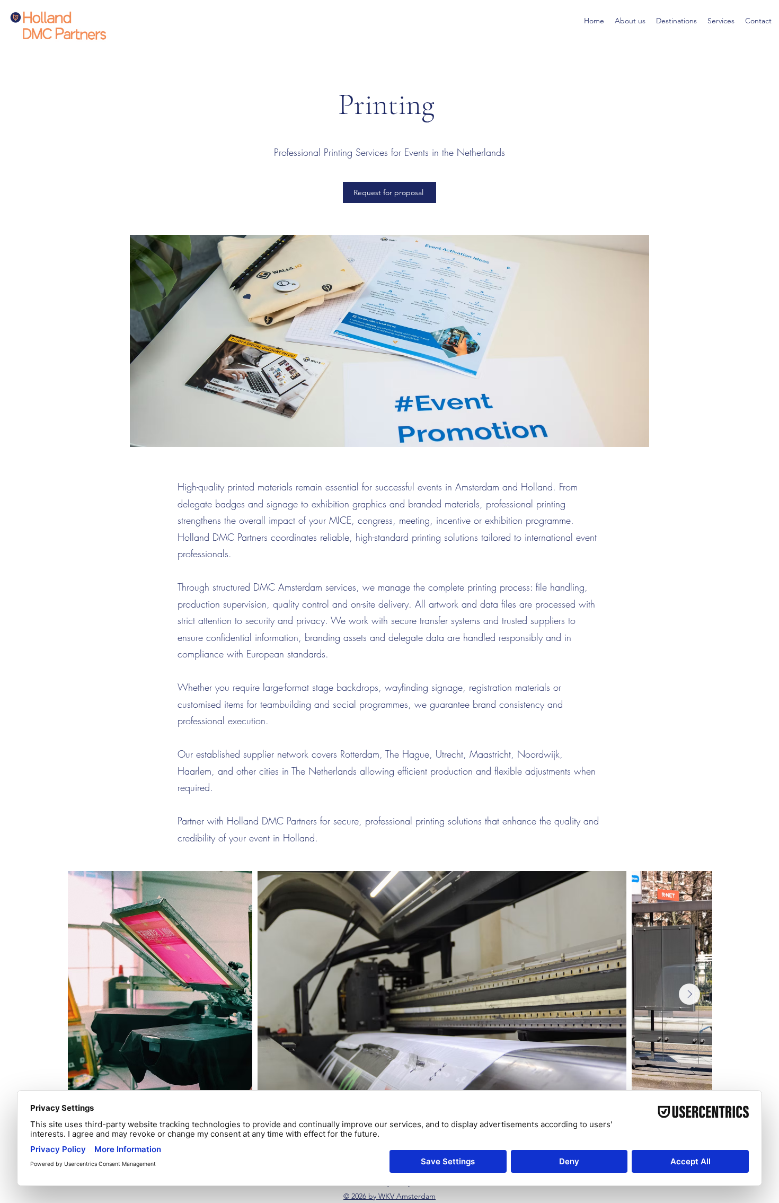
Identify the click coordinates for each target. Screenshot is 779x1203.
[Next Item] (689, 994)
